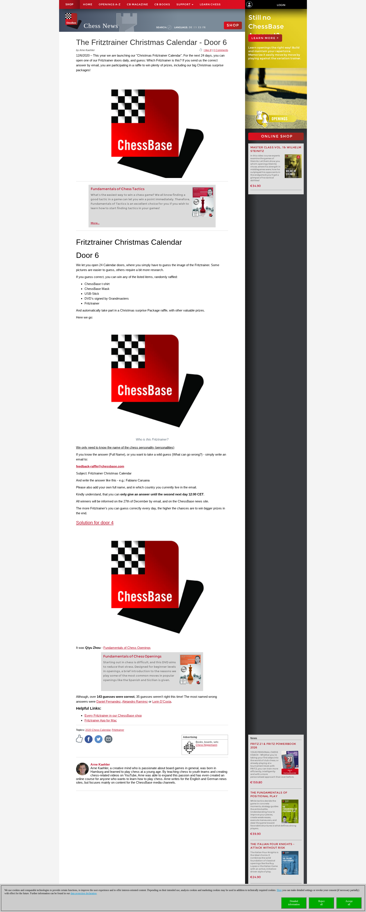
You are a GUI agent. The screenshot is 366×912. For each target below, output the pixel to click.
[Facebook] (88, 738)
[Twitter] (98, 738)
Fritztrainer (118, 729)
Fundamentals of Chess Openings (127, 647)
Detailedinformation (294, 903)
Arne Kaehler (100, 764)
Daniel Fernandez (108, 701)
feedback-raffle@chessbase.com (100, 466)
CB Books (162, 4)
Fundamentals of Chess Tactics (117, 189)
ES (199, 27)
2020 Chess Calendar (98, 729)
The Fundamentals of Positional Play (268, 794)
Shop (69, 4)
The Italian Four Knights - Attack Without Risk (272, 845)
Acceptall (348, 903)
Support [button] (183, 4)
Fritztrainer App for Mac (101, 720)
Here (279, 890)
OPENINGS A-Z (110, 4)
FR (204, 27)
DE (191, 27)
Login (281, 5)
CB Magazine (137, 4)
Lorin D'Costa (161, 701)
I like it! (208, 50)
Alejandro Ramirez (135, 701)
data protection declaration (84, 893)
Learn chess (210, 4)
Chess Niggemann (206, 745)
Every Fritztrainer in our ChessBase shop (113, 715)
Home (87, 4)
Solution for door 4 (95, 522)
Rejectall (321, 903)
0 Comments (221, 50)
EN (195, 27)
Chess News (101, 25)
